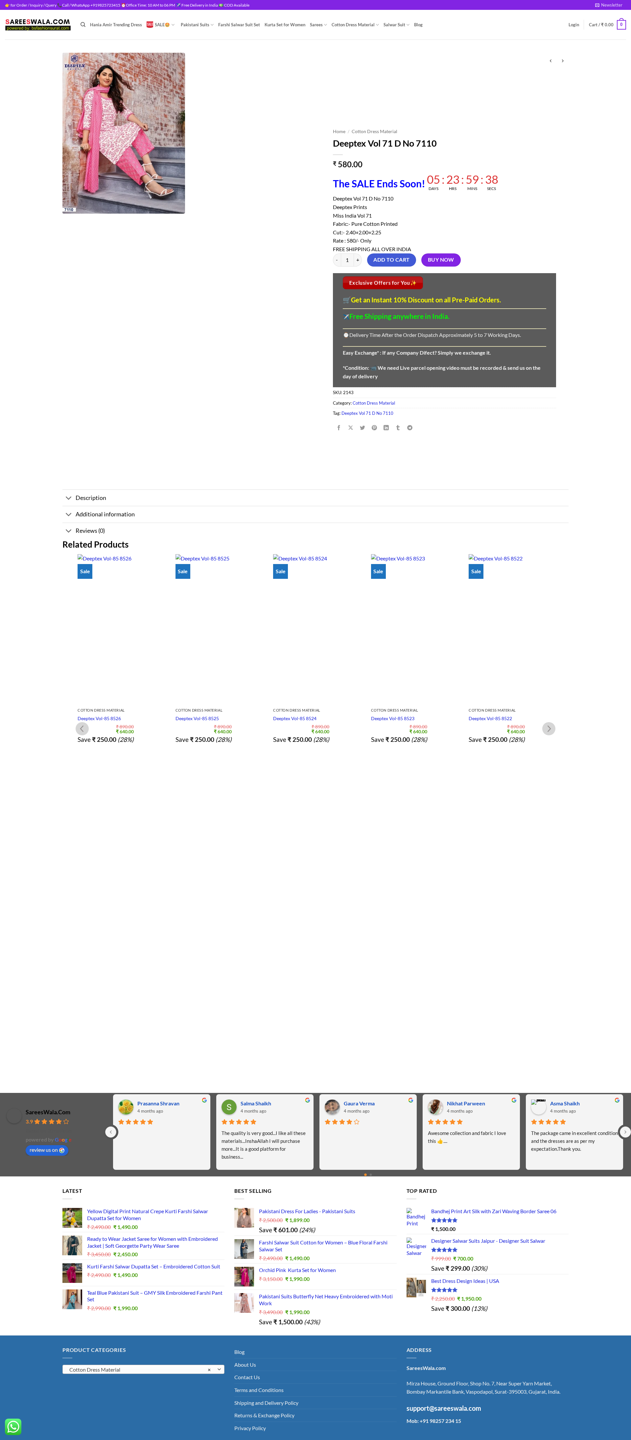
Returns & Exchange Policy (264, 1415)
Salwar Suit (394, 24)
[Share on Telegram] (410, 427)
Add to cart (391, 260)
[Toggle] (68, 498)
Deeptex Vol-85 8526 (99, 718)
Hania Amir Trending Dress (116, 24)
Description (91, 497)
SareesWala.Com (48, 1112)
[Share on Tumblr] (398, 427)
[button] (608, 5)
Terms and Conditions (259, 1390)
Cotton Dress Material (353, 24)
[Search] (83, 24)
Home (339, 131)
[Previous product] (562, 61)
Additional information (105, 514)
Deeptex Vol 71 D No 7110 (367, 413)
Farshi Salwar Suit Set (239, 24)
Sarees (316, 24)
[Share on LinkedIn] (386, 427)
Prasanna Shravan (158, 1103)
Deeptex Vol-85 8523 (392, 718)
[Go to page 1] (371, 1174)
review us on (44, 1149)
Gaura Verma (359, 1103)
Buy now (441, 260)
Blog (418, 24)
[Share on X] (350, 427)
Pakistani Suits (195, 24)
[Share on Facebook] (338, 427)
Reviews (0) (90, 530)
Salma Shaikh (256, 1103)
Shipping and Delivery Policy (266, 1403)
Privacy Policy (250, 1428)
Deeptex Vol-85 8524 (294, 718)
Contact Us (247, 1377)
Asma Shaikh (565, 1103)
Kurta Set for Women (285, 24)
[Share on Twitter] (362, 427)
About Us (245, 1364)
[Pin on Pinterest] (374, 427)
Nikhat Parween (466, 1103)
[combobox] (143, 1369)
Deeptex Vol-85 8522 (490, 718)
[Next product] (551, 61)
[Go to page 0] (365, 1174)
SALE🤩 (162, 24)
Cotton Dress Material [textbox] (140, 1370)
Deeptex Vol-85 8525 (197, 718)
